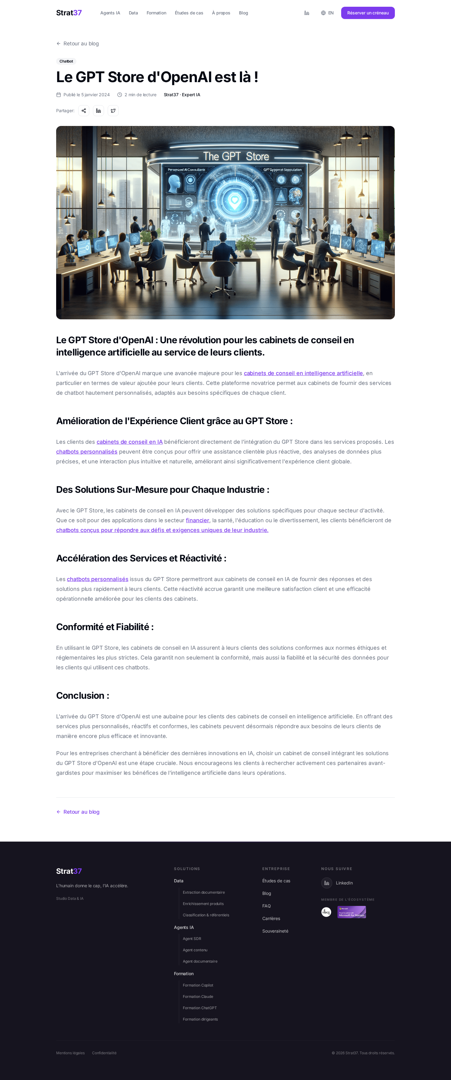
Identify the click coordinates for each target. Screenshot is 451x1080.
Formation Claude (198, 996)
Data (178, 880)
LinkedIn (344, 882)
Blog (266, 893)
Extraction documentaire (204, 892)
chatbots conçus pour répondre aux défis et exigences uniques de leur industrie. (162, 530)
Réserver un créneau (368, 12)
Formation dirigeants (200, 1019)
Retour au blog (81, 43)
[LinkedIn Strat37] (307, 13)
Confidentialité (104, 1053)
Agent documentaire (200, 961)
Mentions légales (70, 1053)
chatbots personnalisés (87, 451)
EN (331, 12)
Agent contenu (195, 950)
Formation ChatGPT (200, 1008)
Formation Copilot (198, 985)
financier (197, 520)
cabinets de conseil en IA (130, 442)
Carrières (271, 918)
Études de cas (276, 880)
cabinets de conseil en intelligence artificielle (303, 373)
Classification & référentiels (206, 915)
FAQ (266, 905)
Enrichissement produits (203, 903)
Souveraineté (275, 931)
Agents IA (184, 927)
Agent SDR (192, 938)
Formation (184, 973)
